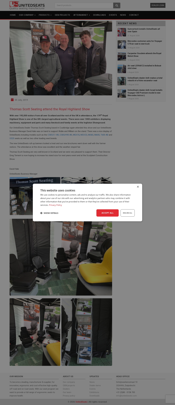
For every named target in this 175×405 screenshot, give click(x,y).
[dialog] (87, 202)
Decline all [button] (127, 213)
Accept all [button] (107, 213)
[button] (49, 213)
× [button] (138, 187)
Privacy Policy (55, 205)
